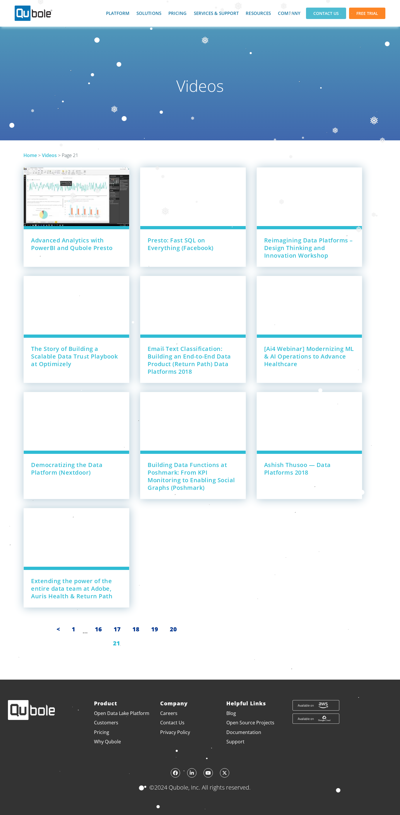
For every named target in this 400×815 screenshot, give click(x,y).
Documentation (243, 732)
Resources (258, 13)
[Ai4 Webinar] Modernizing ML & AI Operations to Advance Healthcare (309, 356)
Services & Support (216, 13)
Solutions (148, 13)
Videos (49, 155)
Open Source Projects (250, 722)
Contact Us (326, 13)
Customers (106, 722)
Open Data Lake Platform (121, 713)
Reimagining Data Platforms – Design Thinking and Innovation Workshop (308, 247)
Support (235, 741)
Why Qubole (107, 741)
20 (173, 629)
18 (135, 629)
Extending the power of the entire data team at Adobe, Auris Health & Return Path (71, 588)
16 (98, 629)
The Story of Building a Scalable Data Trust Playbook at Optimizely (74, 356)
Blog (231, 713)
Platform (117, 13)
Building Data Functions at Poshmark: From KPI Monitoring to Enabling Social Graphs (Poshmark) (191, 476)
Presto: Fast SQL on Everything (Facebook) (180, 244)
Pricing (177, 13)
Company (289, 13)
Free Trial (367, 13)
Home (30, 155)
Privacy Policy (175, 732)
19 (154, 629)
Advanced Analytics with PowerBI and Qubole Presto (72, 244)
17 (117, 629)
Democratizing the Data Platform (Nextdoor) (66, 468)
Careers (168, 713)
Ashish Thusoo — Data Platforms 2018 (297, 468)
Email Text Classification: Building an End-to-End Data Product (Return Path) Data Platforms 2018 (189, 360)
